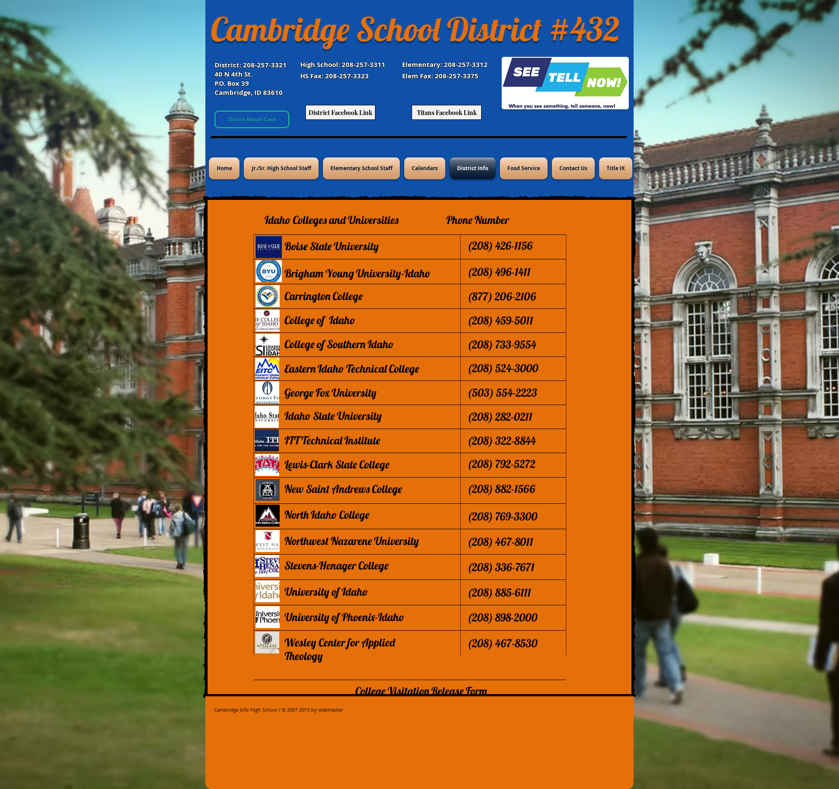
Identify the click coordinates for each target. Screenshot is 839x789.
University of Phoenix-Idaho (344, 617)
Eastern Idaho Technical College (351, 368)
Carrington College (323, 296)
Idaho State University (333, 415)
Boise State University (331, 246)
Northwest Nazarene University (351, 541)
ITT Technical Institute (332, 440)
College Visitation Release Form (421, 691)
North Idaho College (326, 514)
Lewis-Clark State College (336, 464)
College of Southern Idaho (339, 344)
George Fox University (330, 392)
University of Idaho (326, 591)
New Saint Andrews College (343, 489)
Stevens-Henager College (336, 565)
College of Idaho (319, 320)
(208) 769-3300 (502, 516)
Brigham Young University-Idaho (357, 273)
